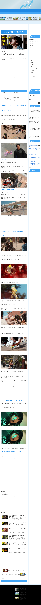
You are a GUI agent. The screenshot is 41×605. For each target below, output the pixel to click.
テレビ (32, 72)
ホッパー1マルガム (8, 99)
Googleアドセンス (35, 80)
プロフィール (31, 97)
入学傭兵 (31, 45)
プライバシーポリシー (33, 95)
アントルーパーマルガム (9, 98)
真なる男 (31, 43)
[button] (40, 19)
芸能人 (32, 62)
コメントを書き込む (14, 580)
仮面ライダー (3, 491)
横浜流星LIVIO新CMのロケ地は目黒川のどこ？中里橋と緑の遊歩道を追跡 (34, 117)
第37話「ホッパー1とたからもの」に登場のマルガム (11, 97)
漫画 (31, 60)
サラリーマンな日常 (35, 68)
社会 (31, 78)
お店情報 (32, 70)
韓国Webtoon (31, 39)
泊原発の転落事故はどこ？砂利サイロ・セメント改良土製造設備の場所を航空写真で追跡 (34, 122)
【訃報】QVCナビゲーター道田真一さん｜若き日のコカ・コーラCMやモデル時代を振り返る (34, 159)
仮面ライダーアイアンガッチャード (11, 96)
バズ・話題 (32, 64)
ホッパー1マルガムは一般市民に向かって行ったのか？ (14, 100)
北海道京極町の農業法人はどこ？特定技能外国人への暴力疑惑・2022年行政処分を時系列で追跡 (34, 111)
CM (32, 74)
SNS (31, 66)
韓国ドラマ (32, 49)
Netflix (30, 47)
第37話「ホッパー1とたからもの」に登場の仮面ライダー (11, 92)
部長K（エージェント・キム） (35, 41)
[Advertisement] (14, 26)
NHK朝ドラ (33, 76)
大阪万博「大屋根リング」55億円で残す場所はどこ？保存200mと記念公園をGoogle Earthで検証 (34, 129)
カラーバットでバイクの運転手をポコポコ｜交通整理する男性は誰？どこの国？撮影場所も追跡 (34, 135)
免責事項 (30, 99)
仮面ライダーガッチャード (5, 494)
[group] (6, 19)
